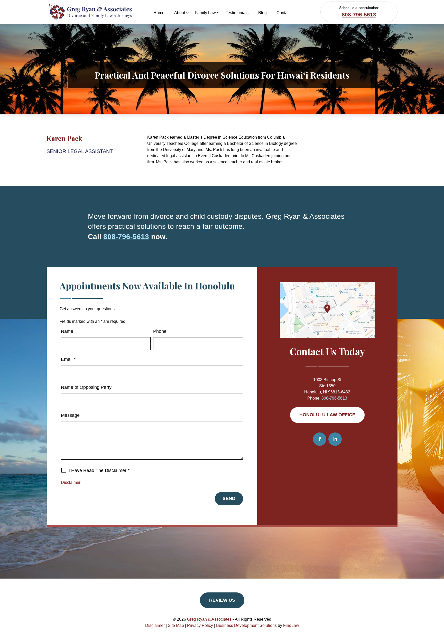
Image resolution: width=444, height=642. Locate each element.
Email (68, 359)
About (179, 13)
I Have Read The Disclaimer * (99, 470)
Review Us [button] (222, 600)
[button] (439, 605)
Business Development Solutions (246, 625)
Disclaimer (70, 482)
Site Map (176, 625)
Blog (262, 13)
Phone (159, 331)
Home (158, 13)
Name (67, 331)
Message (70, 415)
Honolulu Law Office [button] (327, 414)
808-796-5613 (359, 14)
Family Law (205, 13)
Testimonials (237, 13)
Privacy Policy (200, 625)
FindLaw (291, 625)
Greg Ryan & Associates (209, 619)
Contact (283, 13)
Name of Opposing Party (86, 387)
